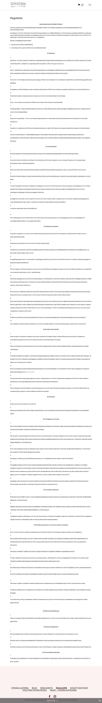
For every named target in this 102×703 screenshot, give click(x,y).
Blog (34, 688)
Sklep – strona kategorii (63, 690)
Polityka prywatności (35, 690)
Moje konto (46, 688)
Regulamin (61, 688)
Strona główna (20, 688)
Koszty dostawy (30, 372)
